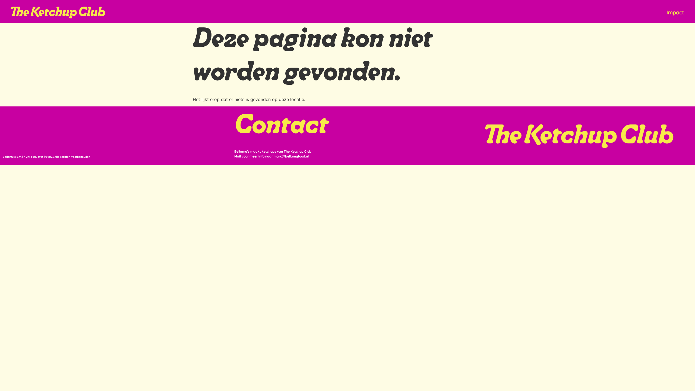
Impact (675, 12)
